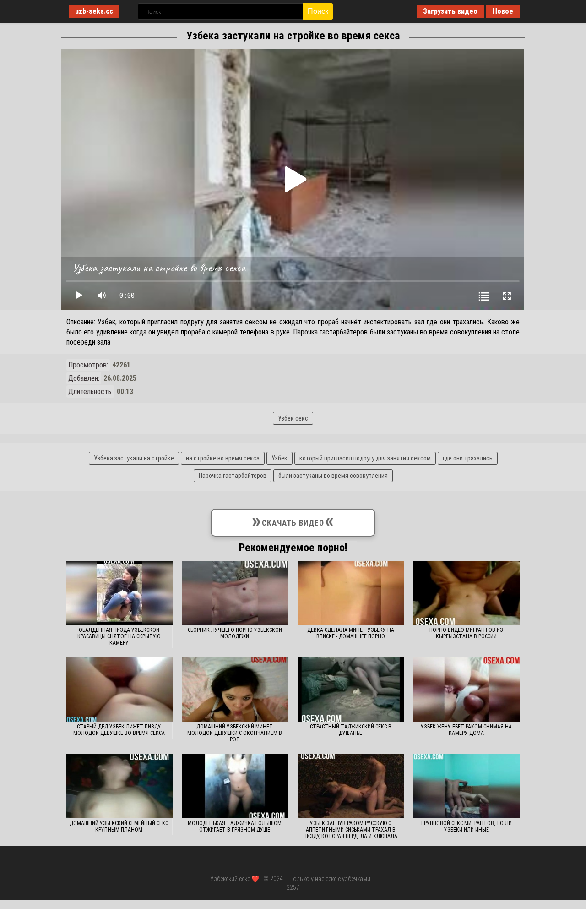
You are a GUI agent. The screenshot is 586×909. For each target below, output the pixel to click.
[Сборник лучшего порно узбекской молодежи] (235, 593)
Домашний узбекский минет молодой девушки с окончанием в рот (234, 733)
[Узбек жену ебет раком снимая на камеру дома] (466, 689)
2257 (293, 887)
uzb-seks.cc (94, 11)
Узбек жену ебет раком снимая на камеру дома (466, 729)
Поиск (318, 11)
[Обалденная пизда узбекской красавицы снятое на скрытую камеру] (119, 593)
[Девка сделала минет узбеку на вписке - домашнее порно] (351, 593)
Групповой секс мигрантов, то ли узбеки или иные (466, 826)
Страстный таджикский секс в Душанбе (350, 729)
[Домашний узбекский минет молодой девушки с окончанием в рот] (235, 689)
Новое (503, 11)
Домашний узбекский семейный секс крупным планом (119, 826)
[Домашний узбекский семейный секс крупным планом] (119, 786)
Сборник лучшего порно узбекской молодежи (235, 633)
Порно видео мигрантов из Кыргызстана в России (466, 633)
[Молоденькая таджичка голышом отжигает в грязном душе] (235, 786)
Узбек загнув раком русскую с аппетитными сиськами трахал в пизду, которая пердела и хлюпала (350, 829)
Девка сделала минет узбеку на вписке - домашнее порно (350, 633)
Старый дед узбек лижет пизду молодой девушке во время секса (119, 729)
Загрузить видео (450, 11)
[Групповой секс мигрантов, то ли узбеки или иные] (466, 786)
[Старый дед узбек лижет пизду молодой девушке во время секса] (119, 689)
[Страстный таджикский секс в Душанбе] (351, 689)
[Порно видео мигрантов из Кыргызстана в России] (466, 593)
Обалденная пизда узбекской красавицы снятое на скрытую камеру (118, 636)
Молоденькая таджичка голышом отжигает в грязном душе (235, 826)
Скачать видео (293, 520)
